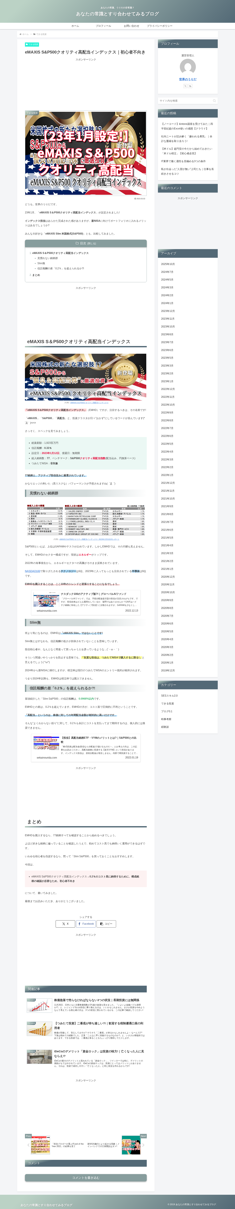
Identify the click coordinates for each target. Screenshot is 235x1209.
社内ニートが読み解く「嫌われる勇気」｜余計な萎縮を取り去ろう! (186, 138)
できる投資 (33, 44)
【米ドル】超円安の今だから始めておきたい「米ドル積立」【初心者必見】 (186, 151)
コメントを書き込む (86, 1177)
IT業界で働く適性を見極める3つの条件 (183, 161)
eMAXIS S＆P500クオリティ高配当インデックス (60, 253)
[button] (106, 924)
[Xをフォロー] (185, 86)
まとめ (36, 275)
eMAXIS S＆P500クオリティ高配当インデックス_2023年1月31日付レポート (89, 539)
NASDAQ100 (32, 571)
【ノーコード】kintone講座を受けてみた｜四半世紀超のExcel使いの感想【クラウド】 (187, 126)
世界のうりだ (187, 79)
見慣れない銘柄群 (47, 258)
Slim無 (41, 263)
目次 (83, 243)
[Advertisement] (86, 84)
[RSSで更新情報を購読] (190, 86)
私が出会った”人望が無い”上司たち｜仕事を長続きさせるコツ (187, 171)
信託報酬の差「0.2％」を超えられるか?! (60, 268)
